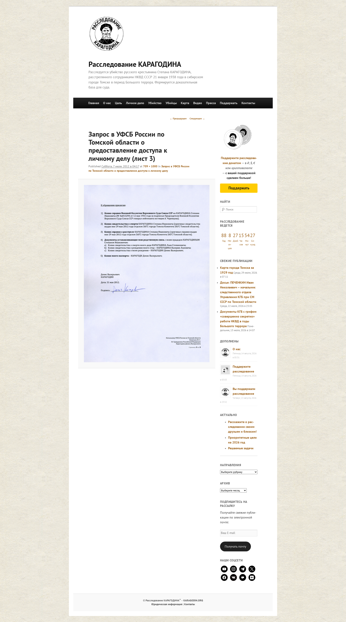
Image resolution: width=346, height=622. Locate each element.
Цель (118, 103)
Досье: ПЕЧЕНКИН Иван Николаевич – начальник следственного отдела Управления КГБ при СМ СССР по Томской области (238, 292)
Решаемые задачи (240, 448)
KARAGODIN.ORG (193, 600)
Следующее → (197, 118)
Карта (185, 103)
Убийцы (171, 103)
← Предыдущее (178, 118)
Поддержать (228, 103)
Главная (93, 103)
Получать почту (235, 546)
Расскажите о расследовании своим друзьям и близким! (242, 426)
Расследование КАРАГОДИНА (135, 64)
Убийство (155, 103)
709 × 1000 (150, 166)
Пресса (211, 103)
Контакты (248, 103)
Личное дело (135, 103)
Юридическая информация (166, 604)
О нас (107, 103)
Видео (197, 103)
